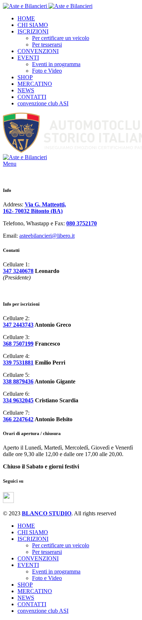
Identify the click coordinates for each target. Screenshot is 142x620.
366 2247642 (18, 419)
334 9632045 (18, 400)
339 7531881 (18, 362)
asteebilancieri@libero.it (47, 236)
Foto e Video (47, 71)
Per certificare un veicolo (60, 38)
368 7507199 (18, 344)
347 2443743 (18, 325)
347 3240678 (18, 271)
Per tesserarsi (47, 44)
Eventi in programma (56, 64)
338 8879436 (18, 381)
